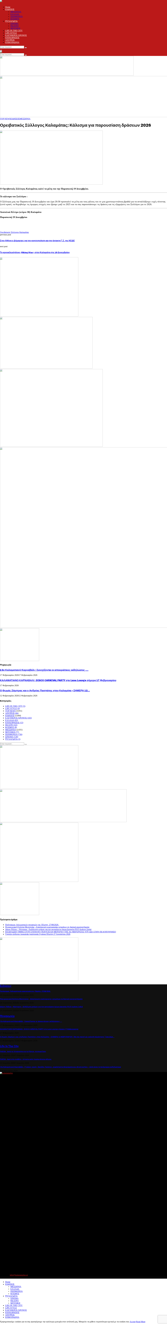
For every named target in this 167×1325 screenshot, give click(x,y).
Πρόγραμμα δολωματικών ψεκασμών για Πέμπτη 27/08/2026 (32, 925)
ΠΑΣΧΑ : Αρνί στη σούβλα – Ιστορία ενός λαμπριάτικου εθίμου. (26, 1059)
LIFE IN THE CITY (14, 30)
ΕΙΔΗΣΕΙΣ (9, 9)
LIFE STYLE (11, 33)
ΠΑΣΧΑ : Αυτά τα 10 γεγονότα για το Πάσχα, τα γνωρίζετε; (23, 1051)
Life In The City (9, 1046)
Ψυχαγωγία (7, 1016)
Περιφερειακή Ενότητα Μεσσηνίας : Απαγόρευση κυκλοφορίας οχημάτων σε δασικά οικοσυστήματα (47, 927)
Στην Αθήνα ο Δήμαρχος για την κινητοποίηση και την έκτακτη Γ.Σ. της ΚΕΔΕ (37, 240)
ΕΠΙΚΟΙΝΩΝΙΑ (12, 42)
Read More (140, 1322)
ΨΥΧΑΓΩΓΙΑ (11, 21)
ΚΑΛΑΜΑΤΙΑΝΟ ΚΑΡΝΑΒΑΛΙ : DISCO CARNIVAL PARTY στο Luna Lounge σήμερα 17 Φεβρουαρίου (58, 680)
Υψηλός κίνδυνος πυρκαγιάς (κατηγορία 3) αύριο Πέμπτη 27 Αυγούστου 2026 (37, 934)
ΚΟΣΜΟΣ (14, 19)
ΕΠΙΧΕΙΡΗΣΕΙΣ (12, 38)
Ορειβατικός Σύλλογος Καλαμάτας (14, 232)
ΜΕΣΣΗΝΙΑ (15, 12)
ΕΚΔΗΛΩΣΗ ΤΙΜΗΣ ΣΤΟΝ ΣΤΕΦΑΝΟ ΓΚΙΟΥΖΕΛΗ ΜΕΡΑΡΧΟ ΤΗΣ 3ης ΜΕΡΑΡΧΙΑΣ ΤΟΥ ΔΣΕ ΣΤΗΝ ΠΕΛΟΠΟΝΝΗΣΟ (60, 932)
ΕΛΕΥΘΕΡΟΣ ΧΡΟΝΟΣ (16, 35)
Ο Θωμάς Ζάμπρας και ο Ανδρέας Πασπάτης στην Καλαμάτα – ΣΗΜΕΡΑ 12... (45, 690)
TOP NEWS (5, 119)
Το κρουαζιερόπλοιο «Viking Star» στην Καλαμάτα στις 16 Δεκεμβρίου (35, 252)
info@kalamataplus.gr (19, 1275)
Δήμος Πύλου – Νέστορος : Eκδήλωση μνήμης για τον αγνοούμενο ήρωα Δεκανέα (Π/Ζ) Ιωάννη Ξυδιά (48, 929)
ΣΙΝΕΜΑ (14, 23)
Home (7, 7)
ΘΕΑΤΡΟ (14, 26)
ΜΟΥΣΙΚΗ (15, 28)
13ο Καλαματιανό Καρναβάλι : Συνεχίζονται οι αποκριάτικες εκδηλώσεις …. (44, 669)
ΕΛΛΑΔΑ (14, 14)
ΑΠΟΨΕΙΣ (10, 40)
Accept (133, 1322)
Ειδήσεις (5, 985)
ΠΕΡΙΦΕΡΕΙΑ (16, 16)
